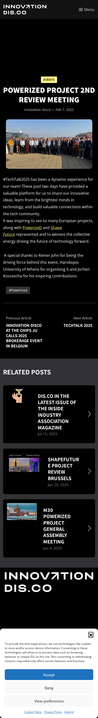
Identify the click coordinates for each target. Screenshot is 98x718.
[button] (90, 634)
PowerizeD (32, 227)
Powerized (19, 290)
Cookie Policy (33, 712)
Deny (49, 687)
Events (49, 79)
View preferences (49, 701)
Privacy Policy (53, 712)
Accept (49, 674)
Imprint (69, 712)
